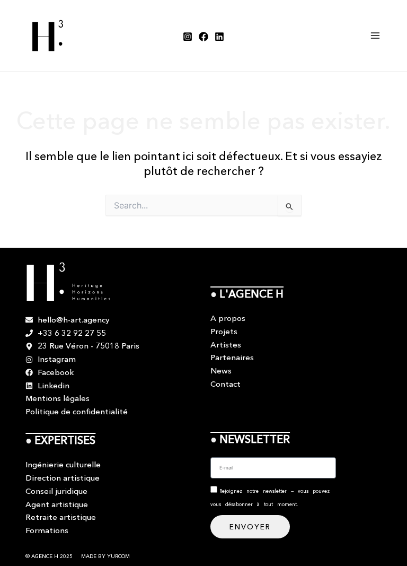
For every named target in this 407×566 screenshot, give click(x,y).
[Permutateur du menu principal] (375, 35)
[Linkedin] (219, 36)
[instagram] (187, 36)
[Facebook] (203, 36)
